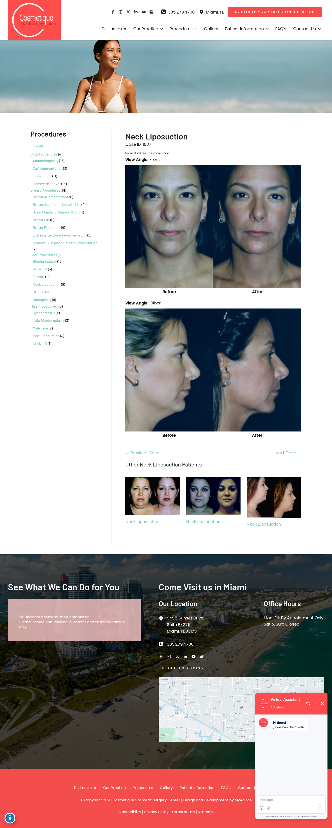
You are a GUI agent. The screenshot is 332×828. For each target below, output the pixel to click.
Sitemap (205, 811)
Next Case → (288, 453)
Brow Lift (40, 269)
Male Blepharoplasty (49, 320)
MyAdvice (243, 800)
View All (36, 146)
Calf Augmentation (48, 168)
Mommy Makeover (47, 183)
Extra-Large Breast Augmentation (60, 235)
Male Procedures (43, 306)
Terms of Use (183, 811)
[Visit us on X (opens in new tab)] (128, 12)
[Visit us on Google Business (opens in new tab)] (151, 12)
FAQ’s (226, 787)
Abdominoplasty (45, 160)
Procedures (143, 787)
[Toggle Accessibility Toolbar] (10, 818)
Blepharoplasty (45, 261)
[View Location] (202, 12)
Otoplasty (40, 292)
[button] (160, 29)
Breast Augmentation (50, 197)
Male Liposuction (46, 336)
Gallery (166, 787)
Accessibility (130, 811)
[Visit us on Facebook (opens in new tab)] (113, 12)
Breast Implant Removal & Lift (56, 212)
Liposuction (42, 176)
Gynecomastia (44, 313)
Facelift (39, 276)
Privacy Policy (156, 811)
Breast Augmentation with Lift (57, 204)
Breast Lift (41, 220)
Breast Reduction (47, 227)
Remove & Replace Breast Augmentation (65, 243)
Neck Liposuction (47, 284)
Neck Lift (40, 343)
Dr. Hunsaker (85, 787)
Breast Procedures (45, 190)
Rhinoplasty (42, 299)
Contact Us (248, 787)
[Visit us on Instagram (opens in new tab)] (120, 12)
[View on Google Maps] (241, 709)
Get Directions (185, 667)
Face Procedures (43, 255)
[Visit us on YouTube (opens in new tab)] (143, 12)
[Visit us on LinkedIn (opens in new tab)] (136, 12)
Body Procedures (44, 154)
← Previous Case (142, 453)
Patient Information (197, 787)
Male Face (40, 328)
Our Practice (114, 787)
